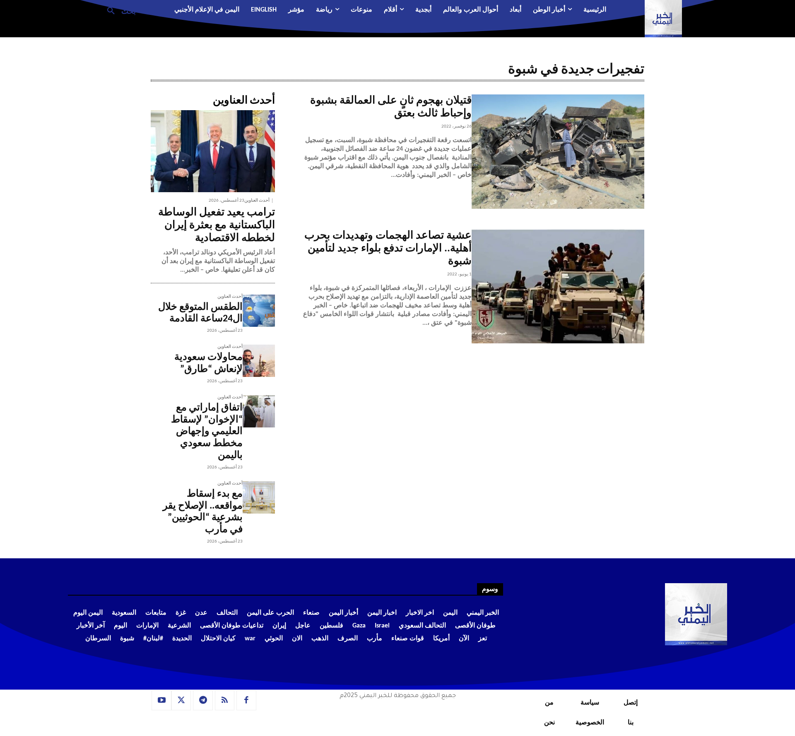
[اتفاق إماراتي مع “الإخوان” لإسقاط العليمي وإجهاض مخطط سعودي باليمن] (259, 411)
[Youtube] (161, 700)
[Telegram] (203, 700)
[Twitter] (181, 700)
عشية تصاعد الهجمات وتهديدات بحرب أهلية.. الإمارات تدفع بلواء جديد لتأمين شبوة (388, 248)
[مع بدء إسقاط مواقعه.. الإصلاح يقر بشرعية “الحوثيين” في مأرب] (259, 497)
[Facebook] (246, 700)
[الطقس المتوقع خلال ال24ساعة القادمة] (259, 310)
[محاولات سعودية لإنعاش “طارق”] (259, 361)
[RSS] (225, 700)
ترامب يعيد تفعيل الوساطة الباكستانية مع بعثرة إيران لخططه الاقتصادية (216, 225)
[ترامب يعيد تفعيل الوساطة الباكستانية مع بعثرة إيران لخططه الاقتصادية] (213, 151)
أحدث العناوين (257, 200)
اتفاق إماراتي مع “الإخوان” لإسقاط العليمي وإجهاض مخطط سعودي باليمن (207, 432)
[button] (118, 10)
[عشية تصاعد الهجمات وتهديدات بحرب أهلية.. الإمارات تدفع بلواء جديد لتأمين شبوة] (558, 286)
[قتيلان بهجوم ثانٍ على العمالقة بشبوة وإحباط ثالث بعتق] (558, 151)
